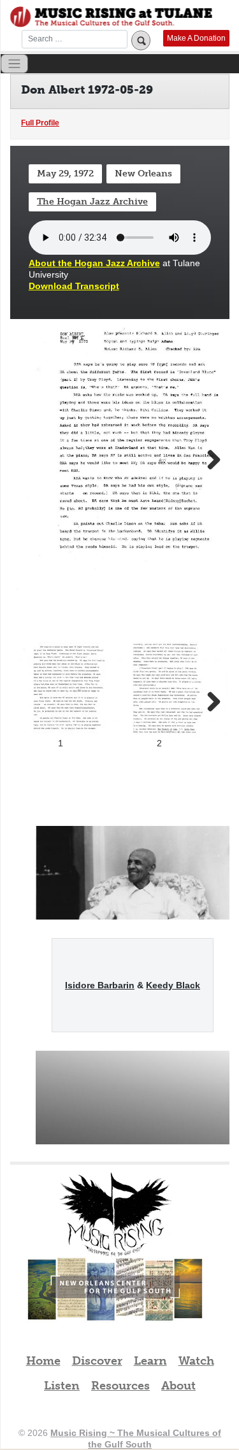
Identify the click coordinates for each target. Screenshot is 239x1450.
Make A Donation (196, 38)
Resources (120, 1386)
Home (43, 1361)
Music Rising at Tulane (115, 1214)
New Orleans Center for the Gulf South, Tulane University (115, 1303)
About (178, 1386)
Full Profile (40, 122)
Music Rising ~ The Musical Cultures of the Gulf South (111, 16)
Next (208, 460)
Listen (62, 1386)
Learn (150, 1361)
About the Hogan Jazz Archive (94, 263)
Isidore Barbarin (99, 985)
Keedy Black (173, 985)
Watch (196, 1361)
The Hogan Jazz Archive (92, 201)
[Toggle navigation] (14, 64)
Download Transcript (74, 286)
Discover (97, 1361)
